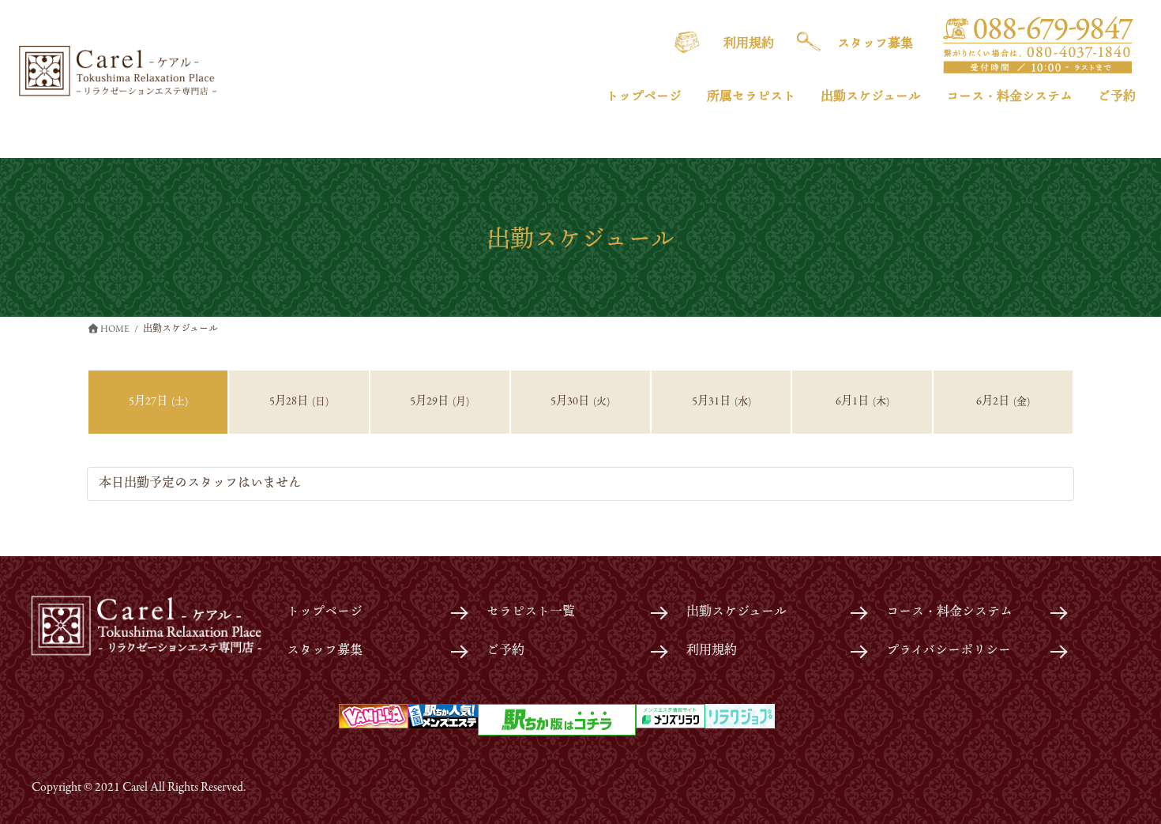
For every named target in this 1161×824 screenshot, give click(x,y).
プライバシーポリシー (948, 651)
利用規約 (711, 651)
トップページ (325, 612)
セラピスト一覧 (531, 612)
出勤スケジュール (736, 612)
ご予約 (505, 651)
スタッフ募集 (325, 651)
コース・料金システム (949, 612)
